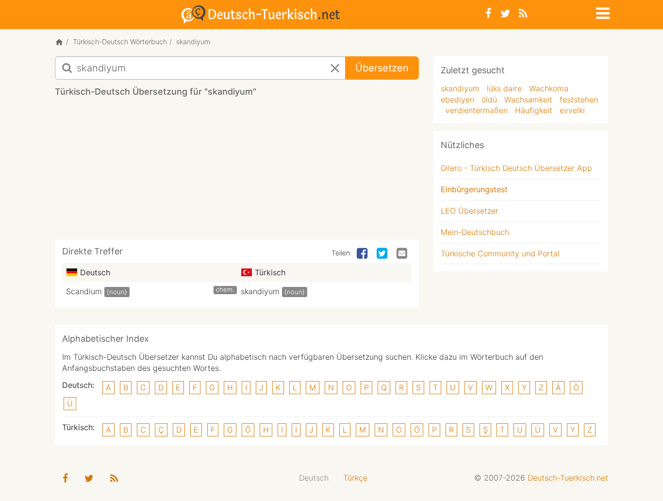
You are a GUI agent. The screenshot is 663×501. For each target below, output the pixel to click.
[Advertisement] (237, 172)
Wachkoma (548, 88)
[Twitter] (505, 13)
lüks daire (504, 88)
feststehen (579, 99)
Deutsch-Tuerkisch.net (568, 478)
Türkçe (355, 478)
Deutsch (314, 478)
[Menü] (602, 11)
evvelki (572, 110)
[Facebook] (488, 13)
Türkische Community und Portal (500, 253)
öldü (489, 99)
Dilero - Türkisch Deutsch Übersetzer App (516, 168)
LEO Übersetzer (469, 211)
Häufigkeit (533, 110)
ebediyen (457, 99)
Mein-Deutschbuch (475, 232)
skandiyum (260, 291)
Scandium (84, 291)
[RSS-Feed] (522, 13)
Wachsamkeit (528, 99)
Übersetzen (382, 68)
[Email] (403, 254)
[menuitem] (314, 478)
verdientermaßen (477, 110)
